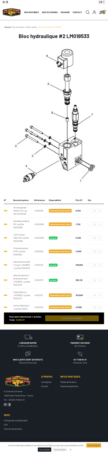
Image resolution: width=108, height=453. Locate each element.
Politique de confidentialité (16, 420)
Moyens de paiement (69, 386)
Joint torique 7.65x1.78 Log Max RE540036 (21, 237)
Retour (8, 27)
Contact (77, 12)
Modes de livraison (68, 382)
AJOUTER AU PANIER (72, 318)
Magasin (65, 12)
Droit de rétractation (13, 429)
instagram (5, 405)
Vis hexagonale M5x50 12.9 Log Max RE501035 (20, 210)
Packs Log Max (31, 27)
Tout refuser (44, 449)
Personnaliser (60, 449)
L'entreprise (46, 382)
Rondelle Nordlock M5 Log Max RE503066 (21, 224)
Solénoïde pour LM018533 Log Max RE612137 (21, 295)
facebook (9, 405)
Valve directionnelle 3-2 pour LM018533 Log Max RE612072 (21, 264)
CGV (6, 424)
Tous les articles (18, 27)
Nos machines (31, 12)
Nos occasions (50, 12)
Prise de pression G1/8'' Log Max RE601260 (20, 251)
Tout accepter (94, 445)
